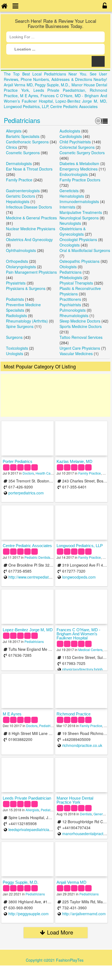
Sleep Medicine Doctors (80, 321)
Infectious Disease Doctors (29, 207)
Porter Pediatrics (17, 461)
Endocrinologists (74, 174)
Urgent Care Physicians (80, 348)
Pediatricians (22, 120)
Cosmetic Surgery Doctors (82, 152)
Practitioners (70, 299)
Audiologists (70, 131)
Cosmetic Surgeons (23, 152)
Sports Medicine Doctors (81, 326)
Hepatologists (17, 201)
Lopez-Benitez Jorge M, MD (28, 629)
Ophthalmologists (21, 250)
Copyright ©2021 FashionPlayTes (54, 960)
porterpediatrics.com (26, 492)
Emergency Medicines (79, 169)
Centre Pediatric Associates (27, 545)
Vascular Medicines (76, 353)
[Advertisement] (55, 395)
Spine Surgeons (19, 326)
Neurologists (70, 223)
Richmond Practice (74, 714)
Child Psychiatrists (75, 141)
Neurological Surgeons (79, 217)
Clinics (11, 147)
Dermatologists (19, 163)
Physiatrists (16, 283)
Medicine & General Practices (31, 217)
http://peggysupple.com (28, 913)
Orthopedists (17, 261)
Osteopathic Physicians (79, 261)
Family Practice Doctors (80, 179)
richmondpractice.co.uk (82, 745)
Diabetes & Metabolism (79, 163)
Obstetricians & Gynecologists (73, 231)
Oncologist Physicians (78, 239)
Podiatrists (15, 299)
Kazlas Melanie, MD (74, 461)
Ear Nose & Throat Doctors (29, 169)
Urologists (14, 353)
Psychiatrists (70, 304)
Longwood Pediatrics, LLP (80, 545)
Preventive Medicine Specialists (23, 307)
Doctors (28, 473)
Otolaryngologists (21, 266)
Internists (67, 207)
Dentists (86, 814)
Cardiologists (71, 136)
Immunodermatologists (79, 201)
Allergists (13, 131)
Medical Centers (90, 649)
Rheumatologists (74, 315)
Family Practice (19, 179)
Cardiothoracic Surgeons (27, 141)
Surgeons (14, 337)
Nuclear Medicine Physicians (30, 228)
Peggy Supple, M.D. (20, 882)
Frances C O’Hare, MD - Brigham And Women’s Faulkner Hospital (78, 633)
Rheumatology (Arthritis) (27, 321)
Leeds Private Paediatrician (27, 798)
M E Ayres (12, 714)
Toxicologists (17, 348)
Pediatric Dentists (37, 557)
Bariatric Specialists (22, 136)
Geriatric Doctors (20, 196)
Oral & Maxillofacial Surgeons (85, 250)
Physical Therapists (76, 283)
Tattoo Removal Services (81, 337)
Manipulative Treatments (81, 212)
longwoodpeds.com (79, 577)
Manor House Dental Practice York (75, 800)
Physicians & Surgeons (25, 288)
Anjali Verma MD (71, 882)
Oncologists (70, 245)
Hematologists (72, 196)
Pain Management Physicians (31, 272)
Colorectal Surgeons (77, 147)
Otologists (68, 266)
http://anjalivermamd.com (84, 913)
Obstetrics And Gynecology (29, 239)
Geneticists (69, 190)
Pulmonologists (73, 310)
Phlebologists (71, 277)
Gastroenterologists (23, 190)
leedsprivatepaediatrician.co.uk (35, 829)
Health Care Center (50, 473)
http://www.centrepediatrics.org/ (35, 577)
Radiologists (16, 315)
